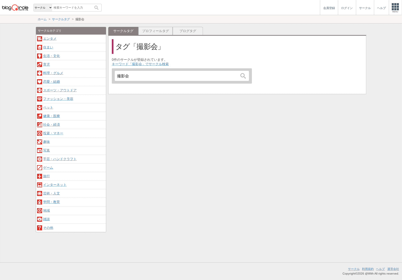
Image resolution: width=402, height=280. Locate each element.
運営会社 (393, 269)
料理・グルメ (53, 73)
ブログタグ (187, 31)
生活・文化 (51, 56)
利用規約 (368, 269)
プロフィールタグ (155, 31)
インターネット (55, 185)
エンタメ (50, 38)
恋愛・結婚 (51, 81)
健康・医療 (51, 116)
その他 (48, 227)
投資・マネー (53, 133)
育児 (46, 64)
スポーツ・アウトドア (60, 90)
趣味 (46, 142)
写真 (46, 150)
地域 (46, 210)
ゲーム (48, 167)
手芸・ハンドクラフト (60, 159)
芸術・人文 (51, 193)
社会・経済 (51, 124)
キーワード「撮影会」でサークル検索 (140, 64)
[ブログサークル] (15, 7)
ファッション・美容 (58, 99)
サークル (354, 269)
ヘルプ (380, 269)
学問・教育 (51, 202)
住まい (48, 47)
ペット (48, 107)
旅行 (46, 176)
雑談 (46, 219)
